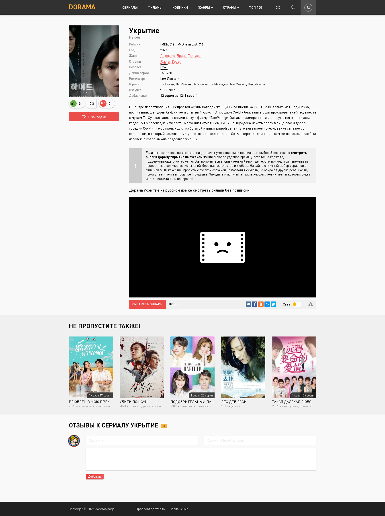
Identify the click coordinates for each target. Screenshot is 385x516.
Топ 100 (255, 7)
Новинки (180, 7)
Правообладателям (150, 509)
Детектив (167, 56)
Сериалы (130, 7)
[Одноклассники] (261, 304)
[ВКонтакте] (248, 304)
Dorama (82, 7)
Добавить (94, 476)
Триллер (194, 56)
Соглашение (179, 509)
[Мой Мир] (267, 304)
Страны (230, 7)
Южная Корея (170, 61)
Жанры (204, 7)
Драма (181, 56)
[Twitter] (273, 304)
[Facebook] (254, 304)
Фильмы (155, 7)
